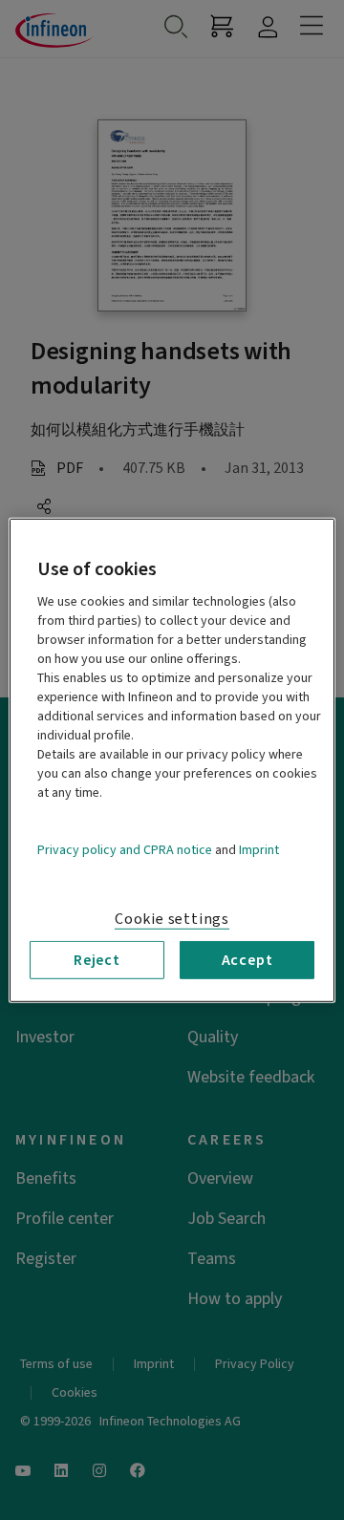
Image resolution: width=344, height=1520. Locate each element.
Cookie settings (172, 918)
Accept (247, 959)
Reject (97, 959)
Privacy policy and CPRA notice (124, 849)
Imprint (259, 849)
